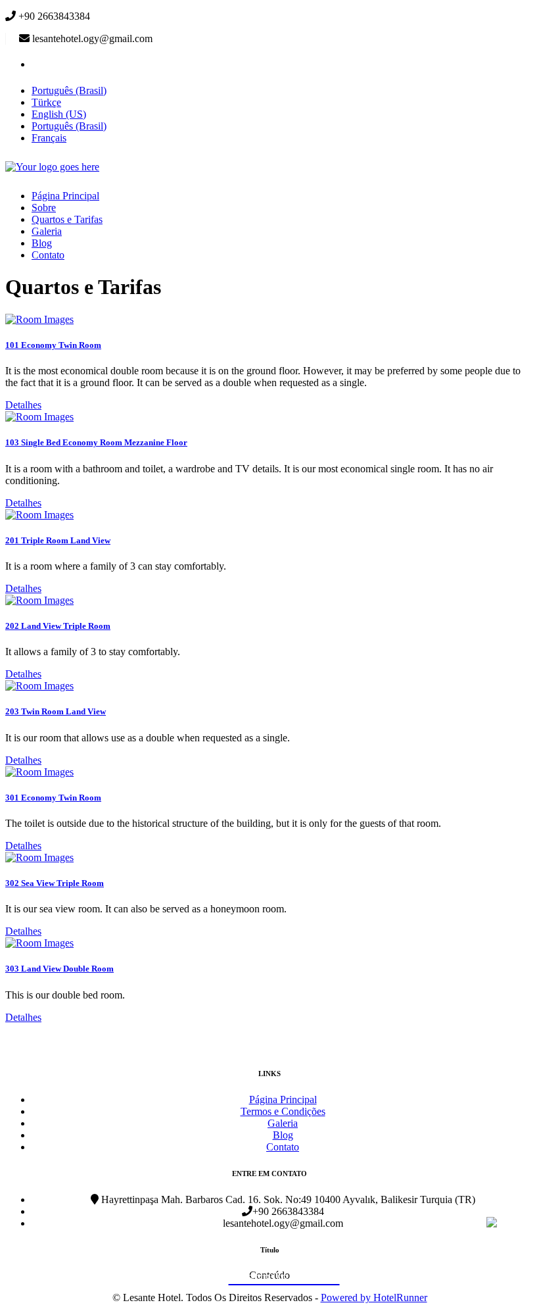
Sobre (44, 207)
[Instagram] (40, 64)
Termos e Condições (283, 1111)
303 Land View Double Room (59, 969)
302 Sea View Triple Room (54, 883)
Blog (42, 243)
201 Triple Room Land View (57, 540)
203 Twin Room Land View (55, 711)
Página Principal (65, 195)
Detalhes (23, 404)
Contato (48, 254)
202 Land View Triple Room (57, 626)
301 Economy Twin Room (53, 798)
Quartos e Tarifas (67, 219)
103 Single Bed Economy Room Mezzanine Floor (96, 442)
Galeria (47, 231)
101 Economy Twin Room (53, 345)
